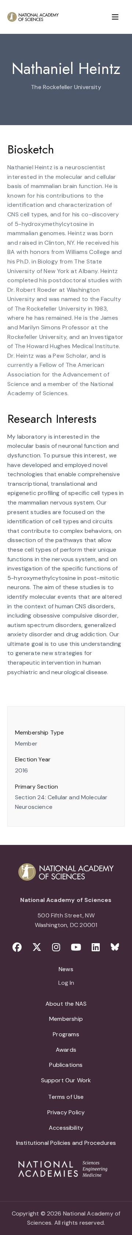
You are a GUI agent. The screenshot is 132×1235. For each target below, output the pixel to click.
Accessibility (66, 1128)
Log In (66, 983)
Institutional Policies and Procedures (66, 1143)
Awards (66, 1050)
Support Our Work (66, 1080)
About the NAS (66, 1004)
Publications (65, 1065)
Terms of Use (66, 1097)
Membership (66, 1019)
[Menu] (115, 16)
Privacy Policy (66, 1112)
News (66, 969)
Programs (66, 1034)
